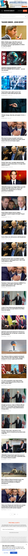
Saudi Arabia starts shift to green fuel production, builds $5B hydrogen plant (11, 92)
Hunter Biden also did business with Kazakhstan (13, 237)
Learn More (6, 552)
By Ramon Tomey (4, 167)
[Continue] (25, 529)
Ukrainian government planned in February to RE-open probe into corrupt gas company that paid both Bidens (13, 333)
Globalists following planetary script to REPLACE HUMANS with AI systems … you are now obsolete (13, 69)
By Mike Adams (4, 72)
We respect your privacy (14, 532)
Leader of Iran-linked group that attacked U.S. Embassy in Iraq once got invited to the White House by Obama (13, 309)
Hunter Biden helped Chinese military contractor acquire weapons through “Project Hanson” (13, 214)
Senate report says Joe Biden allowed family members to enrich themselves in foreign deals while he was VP (13, 164)
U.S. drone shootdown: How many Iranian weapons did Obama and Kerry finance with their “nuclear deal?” (12, 382)
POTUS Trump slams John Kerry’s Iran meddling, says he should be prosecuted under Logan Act (13, 432)
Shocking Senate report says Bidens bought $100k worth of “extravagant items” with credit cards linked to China (13, 260)
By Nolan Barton (4, 95)
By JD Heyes (3, 142)
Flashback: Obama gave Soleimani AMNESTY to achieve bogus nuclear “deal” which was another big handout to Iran (13, 284)
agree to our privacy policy (8, 550)
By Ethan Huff (4, 47)
